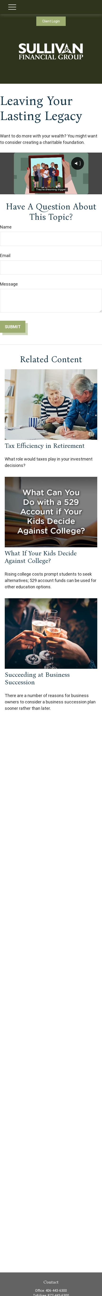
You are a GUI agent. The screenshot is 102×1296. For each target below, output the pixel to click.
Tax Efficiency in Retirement (45, 445)
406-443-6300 (56, 1290)
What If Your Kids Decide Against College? (41, 557)
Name (6, 226)
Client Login (51, 21)
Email (5, 255)
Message (9, 284)
